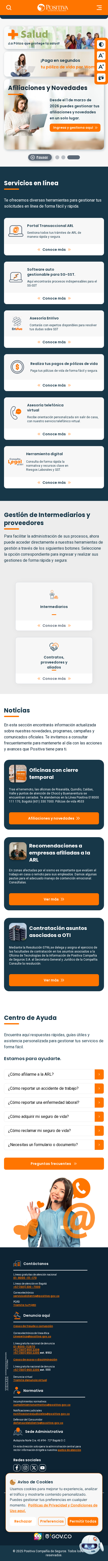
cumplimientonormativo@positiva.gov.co (42, 1400)
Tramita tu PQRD (24, 1300)
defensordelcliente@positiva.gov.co (38, 1418)
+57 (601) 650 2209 (26, 1345)
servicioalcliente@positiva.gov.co (36, 1291)
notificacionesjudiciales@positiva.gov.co (41, 1409)
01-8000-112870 (24, 1342)
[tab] (61, 152)
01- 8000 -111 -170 (25, 1273)
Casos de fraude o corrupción (33, 1321)
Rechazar (23, 1521)
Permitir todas (83, 1521)
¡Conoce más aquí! (28, 79)
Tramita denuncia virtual (30, 1375)
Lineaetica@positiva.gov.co (32, 1331)
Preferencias (52, 1521)
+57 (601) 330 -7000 (26, 1282)
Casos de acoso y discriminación (35, 1354)
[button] (54, 57)
